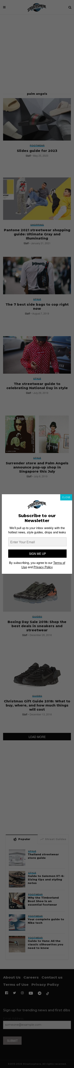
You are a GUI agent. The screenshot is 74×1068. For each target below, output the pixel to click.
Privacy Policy (43, 567)
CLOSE (66, 497)
